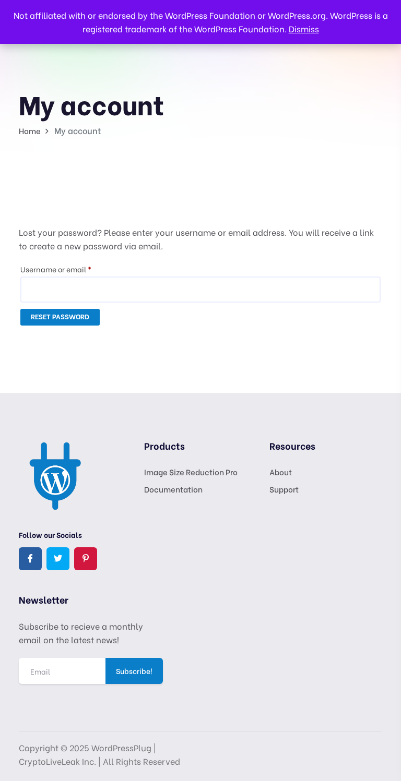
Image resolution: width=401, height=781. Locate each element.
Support (284, 489)
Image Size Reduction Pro (191, 471)
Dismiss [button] (304, 28)
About (280, 471)
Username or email (71, 268)
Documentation (173, 489)
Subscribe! (134, 670)
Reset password (60, 316)
